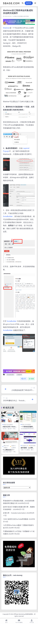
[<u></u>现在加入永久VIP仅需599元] (19, 22)
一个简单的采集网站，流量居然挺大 (27, 428)
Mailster (6, 28)
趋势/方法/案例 (13, 447)
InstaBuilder (8, 216)
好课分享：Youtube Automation (14, 513)
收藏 (32, 378)
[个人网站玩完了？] (9, 437)
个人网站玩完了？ (8, 450)
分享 (24, 378)
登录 (29, 3)
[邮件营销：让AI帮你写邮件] (28, 437)
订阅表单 (19, 375)
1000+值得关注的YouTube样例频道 (15, 519)
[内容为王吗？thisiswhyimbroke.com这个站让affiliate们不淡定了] (9, 416)
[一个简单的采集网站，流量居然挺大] (28, 416)
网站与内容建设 (18, 16)
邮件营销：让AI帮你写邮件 (27, 449)
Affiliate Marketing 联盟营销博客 (23, 614)
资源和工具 (25, 445)
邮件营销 (26, 16)
